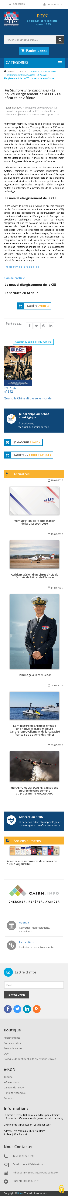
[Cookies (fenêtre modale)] (61, 1189)
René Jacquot (15, 107)
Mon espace (55, 4)
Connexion (19, 3)
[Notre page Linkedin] (27, 1009)
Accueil (11, 71)
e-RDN (22, 71)
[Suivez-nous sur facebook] (8, 1009)
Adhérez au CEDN (31, 817)
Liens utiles (26, 942)
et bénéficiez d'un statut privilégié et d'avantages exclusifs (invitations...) (39, 823)
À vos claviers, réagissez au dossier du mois (33, 425)
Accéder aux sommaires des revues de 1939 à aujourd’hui (32, 862)
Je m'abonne (16, 994)
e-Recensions (11, 1082)
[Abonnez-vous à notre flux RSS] (37, 1009)
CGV (6, 1053)
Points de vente (13, 1048)
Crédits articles (12, 1043)
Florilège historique (15, 1092)
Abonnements (12, 1037)
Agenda (24, 922)
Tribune (8, 1077)
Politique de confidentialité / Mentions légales (30, 1059)
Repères (9, 1098)
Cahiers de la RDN (14, 1087)
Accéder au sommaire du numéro (33, 341)
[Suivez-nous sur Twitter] (17, 1009)
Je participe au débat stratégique (34, 415)
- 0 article (36, 50)
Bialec (20, 1193)
